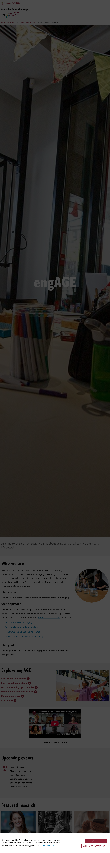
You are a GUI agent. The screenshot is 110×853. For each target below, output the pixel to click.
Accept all (96, 841)
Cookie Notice (48, 846)
